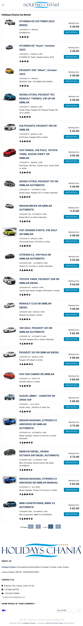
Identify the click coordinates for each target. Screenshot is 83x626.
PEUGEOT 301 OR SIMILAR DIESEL (39, 352)
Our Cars (22, 620)
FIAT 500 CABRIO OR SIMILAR (36, 374)
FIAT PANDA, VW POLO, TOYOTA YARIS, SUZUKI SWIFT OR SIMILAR (38, 154)
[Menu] (3, 4)
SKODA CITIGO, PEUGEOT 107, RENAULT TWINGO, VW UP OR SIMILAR (37, 98)
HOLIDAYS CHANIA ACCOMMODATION (51, 620)
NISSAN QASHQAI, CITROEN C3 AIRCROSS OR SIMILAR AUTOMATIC (38, 424)
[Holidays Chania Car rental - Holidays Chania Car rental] (41, 5)
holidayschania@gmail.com (14, 597)
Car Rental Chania (57, 623)
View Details (71, 32)
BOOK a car (32, 620)
